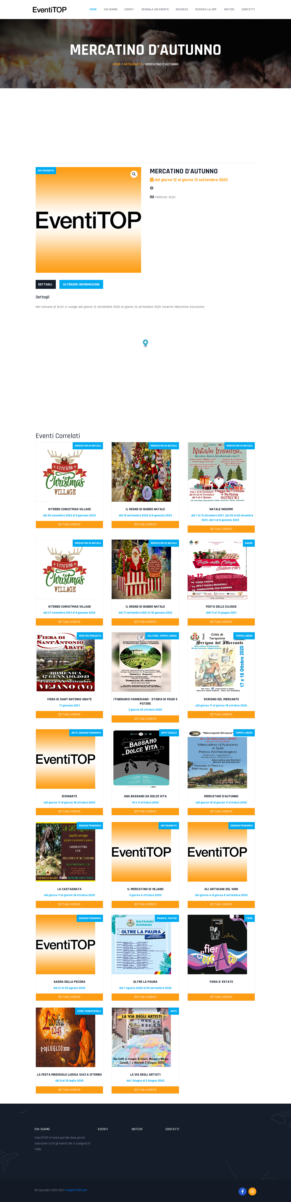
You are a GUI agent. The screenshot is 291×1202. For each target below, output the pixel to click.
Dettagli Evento (69, 524)
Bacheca (182, 9)
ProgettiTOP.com (76, 1190)
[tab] (45, 284)
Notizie (229, 9)
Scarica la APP (205, 9)
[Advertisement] (145, 122)
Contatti (248, 9)
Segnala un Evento (155, 9)
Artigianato (133, 64)
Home (93, 9)
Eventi (129, 9)
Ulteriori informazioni (81, 284)
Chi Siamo (110, 9)
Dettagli (45, 284)
